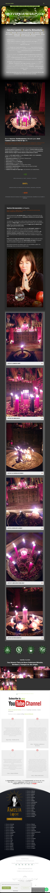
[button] (46, 889)
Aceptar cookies (6, 887)
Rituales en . (31, 808)
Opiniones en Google (35, 144)
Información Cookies (15, 890)
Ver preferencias (25, 887)
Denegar (16, 887)
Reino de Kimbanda (29, 714)
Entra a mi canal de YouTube (14, 710)
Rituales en (31, 791)
